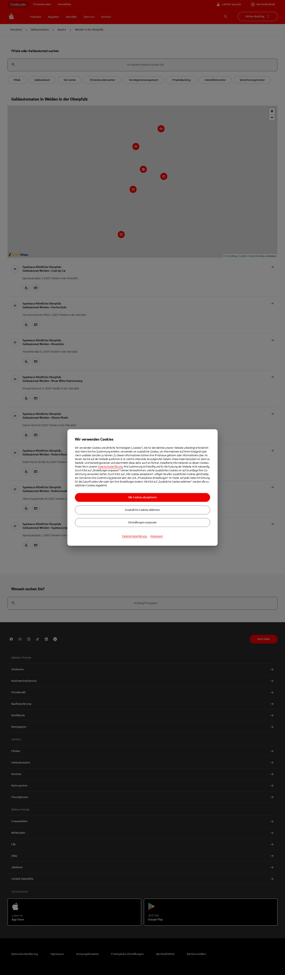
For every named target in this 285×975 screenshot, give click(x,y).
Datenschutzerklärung (110, 466)
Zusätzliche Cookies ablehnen (142, 510)
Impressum (156, 536)
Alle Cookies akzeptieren (142, 497)
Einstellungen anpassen (142, 522)
